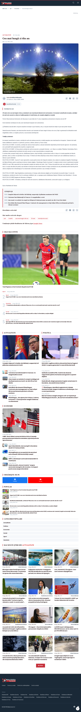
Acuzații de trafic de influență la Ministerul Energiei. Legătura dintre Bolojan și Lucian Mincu (14, 629)
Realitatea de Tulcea (17, 697)
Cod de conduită (35, 685)
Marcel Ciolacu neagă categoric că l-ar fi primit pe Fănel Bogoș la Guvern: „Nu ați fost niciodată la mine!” (60, 397)
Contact (3, 685)
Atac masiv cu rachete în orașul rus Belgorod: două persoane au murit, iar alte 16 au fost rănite (37, 200)
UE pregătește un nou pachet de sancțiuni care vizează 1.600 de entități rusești (23, 453)
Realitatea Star (24, 694)
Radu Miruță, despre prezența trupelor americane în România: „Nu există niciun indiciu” (59, 382)
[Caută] (73, 3)
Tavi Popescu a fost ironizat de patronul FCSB (18, 287)
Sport (4, 291)
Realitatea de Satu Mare (29, 697)
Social (7, 311)
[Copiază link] (66, 98)
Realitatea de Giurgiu (6, 697)
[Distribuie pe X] (77, 98)
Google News (37, 223)
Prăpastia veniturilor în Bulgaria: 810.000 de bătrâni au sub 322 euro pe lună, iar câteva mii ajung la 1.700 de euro (40, 572)
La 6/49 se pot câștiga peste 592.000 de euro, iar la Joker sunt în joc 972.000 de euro (66, 629)
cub (5, 218)
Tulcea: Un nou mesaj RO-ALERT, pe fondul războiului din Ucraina (66, 599)
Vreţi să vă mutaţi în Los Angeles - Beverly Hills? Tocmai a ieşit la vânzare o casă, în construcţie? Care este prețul (14, 601)
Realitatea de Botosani (41, 697)
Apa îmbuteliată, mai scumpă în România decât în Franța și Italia (23, 447)
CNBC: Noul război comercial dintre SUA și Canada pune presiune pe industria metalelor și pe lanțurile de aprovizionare (21, 438)
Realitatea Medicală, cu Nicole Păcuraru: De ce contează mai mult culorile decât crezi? (33, 305)
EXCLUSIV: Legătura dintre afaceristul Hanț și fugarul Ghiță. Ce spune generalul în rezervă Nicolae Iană (60, 364)
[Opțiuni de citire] (77, 708)
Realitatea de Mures (44, 694)
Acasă (5, 8)
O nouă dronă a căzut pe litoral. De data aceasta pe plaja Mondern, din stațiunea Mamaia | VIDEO (14, 657)
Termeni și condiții (11, 685)
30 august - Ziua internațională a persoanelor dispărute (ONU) (39, 628)
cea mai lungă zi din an (21, 218)
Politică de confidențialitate (23, 685)
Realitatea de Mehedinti (67, 694)
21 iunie (33, 218)
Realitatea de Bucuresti (53, 697)
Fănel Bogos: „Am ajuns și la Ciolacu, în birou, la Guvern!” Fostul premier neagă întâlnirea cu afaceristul (24, 399)
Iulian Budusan (22, 567)
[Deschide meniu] (78, 3)
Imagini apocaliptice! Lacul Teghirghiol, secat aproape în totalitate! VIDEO (64, 657)
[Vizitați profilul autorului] (4, 98)
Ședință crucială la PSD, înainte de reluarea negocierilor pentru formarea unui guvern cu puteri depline (59, 374)
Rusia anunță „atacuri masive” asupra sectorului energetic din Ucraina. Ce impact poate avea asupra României (23, 467)
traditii (10, 218)
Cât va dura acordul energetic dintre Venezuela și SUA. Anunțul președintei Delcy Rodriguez (39, 600)
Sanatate (8, 303)
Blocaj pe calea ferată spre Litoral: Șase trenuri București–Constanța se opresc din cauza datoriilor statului (14, 572)
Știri (11, 8)
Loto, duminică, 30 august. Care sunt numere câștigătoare (65, 570)
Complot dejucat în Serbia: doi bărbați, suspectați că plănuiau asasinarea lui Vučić (33, 194)
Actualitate (16, 8)
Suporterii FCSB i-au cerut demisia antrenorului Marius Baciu (24, 297)
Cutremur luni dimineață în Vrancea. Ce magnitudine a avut (26, 197)
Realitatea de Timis (6, 699)
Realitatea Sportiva (14, 694)
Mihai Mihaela (17, 97)
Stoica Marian (23, 595)
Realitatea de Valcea (47, 595)
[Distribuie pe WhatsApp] (73, 98)
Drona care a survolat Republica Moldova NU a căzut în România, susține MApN (29, 313)
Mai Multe (40, 665)
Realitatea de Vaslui (55, 694)
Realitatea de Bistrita (33, 694)
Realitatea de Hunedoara (17, 699)
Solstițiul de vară (43, 218)
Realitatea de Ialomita (65, 697)
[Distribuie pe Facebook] (70, 98)
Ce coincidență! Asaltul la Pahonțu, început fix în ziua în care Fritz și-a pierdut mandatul (40, 657)
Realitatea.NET (5, 694)
